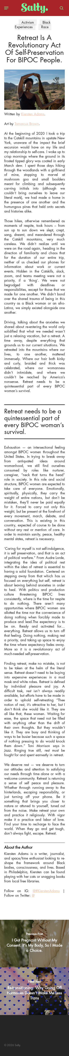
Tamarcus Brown (27, 124)
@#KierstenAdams (46, 891)
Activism (27, 22)
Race (44, 27)
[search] (60, 8)
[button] (6, 8)
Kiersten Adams (32, 114)
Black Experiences (32, 25)
